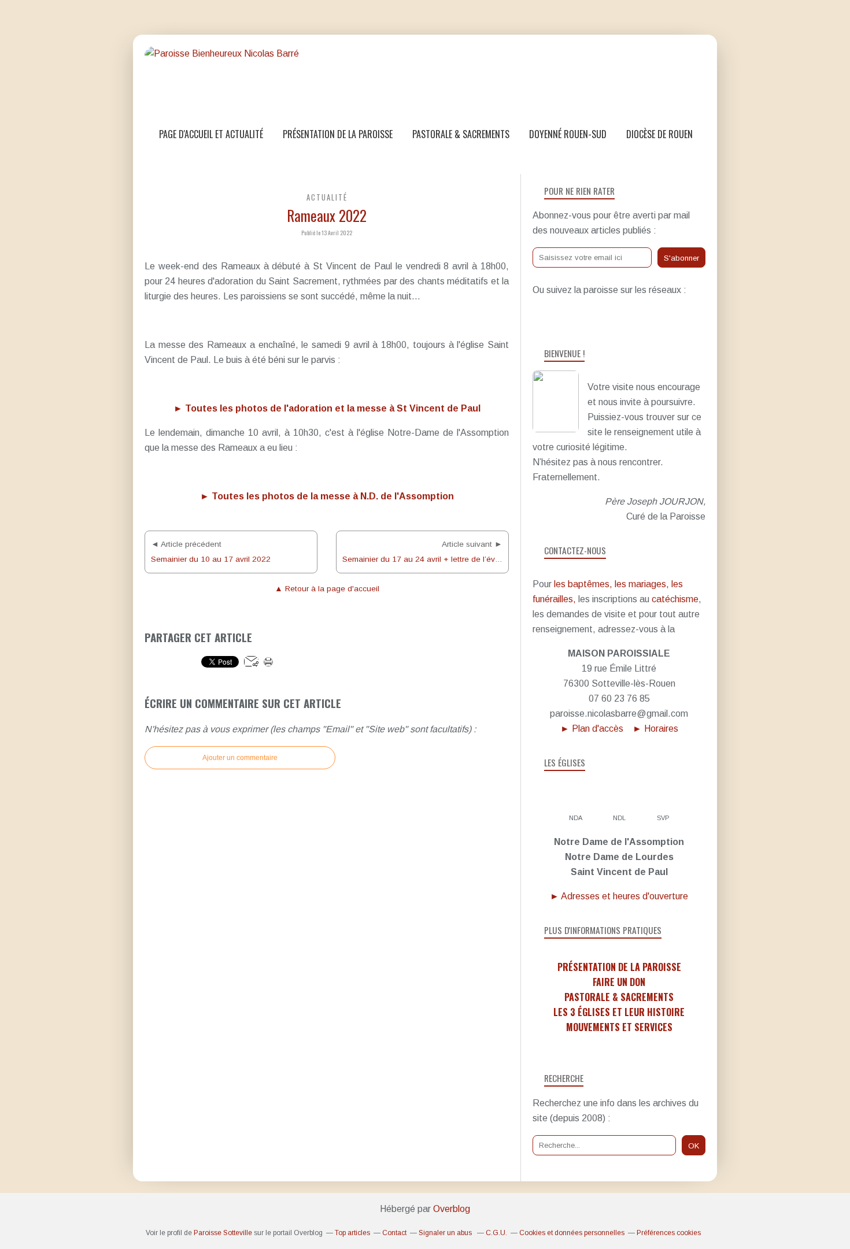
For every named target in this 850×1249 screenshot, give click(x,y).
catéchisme (675, 599)
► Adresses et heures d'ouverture (619, 896)
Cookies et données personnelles (571, 1233)
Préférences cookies (669, 1233)
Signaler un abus (446, 1233)
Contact (394, 1233)
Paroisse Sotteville (223, 1233)
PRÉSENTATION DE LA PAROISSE (619, 967)
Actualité (327, 197)
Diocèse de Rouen (659, 134)
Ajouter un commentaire (240, 758)
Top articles (352, 1233)
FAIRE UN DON (619, 982)
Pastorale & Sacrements (460, 134)
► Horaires (655, 728)
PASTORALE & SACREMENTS (619, 997)
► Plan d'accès (591, 728)
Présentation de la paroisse (338, 134)
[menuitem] (211, 134)
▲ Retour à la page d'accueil (327, 588)
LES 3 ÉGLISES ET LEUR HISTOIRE (619, 1012)
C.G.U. (496, 1233)
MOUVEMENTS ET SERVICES (619, 1027)
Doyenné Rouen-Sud (568, 134)
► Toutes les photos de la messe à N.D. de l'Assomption (327, 496)
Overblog (451, 1209)
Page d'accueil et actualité (211, 134)
